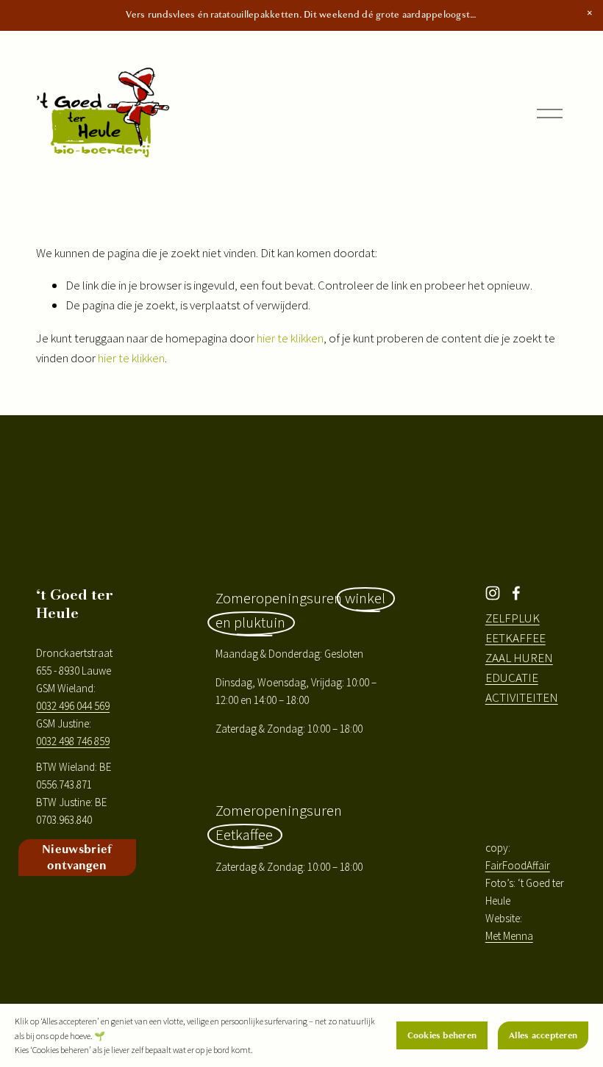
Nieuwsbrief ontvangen (77, 857)
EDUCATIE (511, 677)
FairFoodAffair (517, 865)
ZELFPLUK (512, 618)
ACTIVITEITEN (521, 697)
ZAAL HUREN (519, 658)
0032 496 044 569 (73, 706)
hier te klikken (290, 338)
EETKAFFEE (515, 638)
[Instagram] (492, 593)
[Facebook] (516, 593)
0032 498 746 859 (73, 741)
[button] (590, 13)
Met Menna (509, 936)
